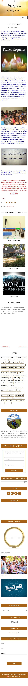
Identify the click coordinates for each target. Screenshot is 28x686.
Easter (14, 370)
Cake (23, 380)
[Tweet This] (7, 202)
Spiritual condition (18, 398)
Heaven (3, 365)
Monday (3, 395)
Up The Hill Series (5, 375)
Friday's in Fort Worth (7, 387)
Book (7, 362)
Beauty (16, 367)
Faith (22, 362)
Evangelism (4, 385)
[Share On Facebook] (9, 202)
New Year (11, 367)
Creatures (10, 382)
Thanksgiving (16, 365)
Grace (10, 359)
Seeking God (13, 372)
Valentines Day (15, 375)
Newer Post (5, 346)
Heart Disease (12, 390)
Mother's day (10, 395)
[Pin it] (15, 202)
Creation (13, 357)
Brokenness (10, 380)
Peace (17, 362)
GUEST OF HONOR (5, 576)
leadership (8, 403)
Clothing (3, 382)
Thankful (20, 372)
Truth (2, 362)
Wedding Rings (9, 400)
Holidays (9, 365)
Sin (14, 359)
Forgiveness (4, 359)
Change (12, 362)
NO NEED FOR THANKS (6, 599)
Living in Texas (5, 372)
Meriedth (21, 393)
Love (25, 357)
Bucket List (17, 380)
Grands (19, 370)
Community (20, 359)
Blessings (3, 370)
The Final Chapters (14, 8)
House (18, 390)
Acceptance (16, 377)
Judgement (14, 393)
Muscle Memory (19, 395)
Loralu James (9, 674)
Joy (10, 377)
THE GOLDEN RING (5, 553)
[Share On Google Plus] (12, 202)
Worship (22, 400)
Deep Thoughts (10, 206)
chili (2, 403)
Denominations (18, 382)
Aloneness (23, 375)
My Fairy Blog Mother (15, 676)
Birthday (22, 367)
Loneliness (4, 367)
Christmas (19, 357)
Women (16, 400)
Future (23, 365)
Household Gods (5, 393)
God (21, 387)
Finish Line (11, 385)
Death (9, 370)
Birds (22, 377)
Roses (2, 398)
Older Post (22, 346)
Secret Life (8, 398)
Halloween (4, 390)
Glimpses (16, 387)
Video (2, 400)
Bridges (3, 380)
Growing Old (4, 377)
